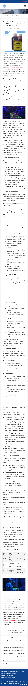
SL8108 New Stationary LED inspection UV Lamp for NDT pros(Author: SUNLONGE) (14, 653)
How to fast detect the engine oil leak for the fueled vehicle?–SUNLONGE (14, 657)
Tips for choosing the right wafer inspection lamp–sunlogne (14, 660)
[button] (25, 6)
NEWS (6, 16)
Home (2, 16)
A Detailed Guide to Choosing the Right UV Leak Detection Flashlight (14, 650)
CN (26, 1)
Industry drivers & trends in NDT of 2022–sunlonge (14, 640)
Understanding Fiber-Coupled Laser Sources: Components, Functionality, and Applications (14, 647)
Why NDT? (5, 663)
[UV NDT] (4, 6)
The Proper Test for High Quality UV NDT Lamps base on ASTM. (14, 644)
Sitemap (17, 683)
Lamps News (12, 16)
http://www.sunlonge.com (11, 620)
